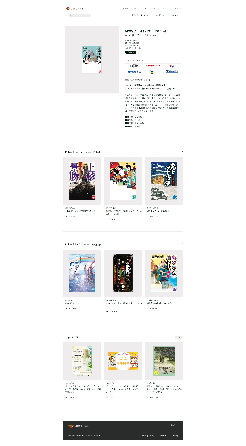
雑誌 (135, 8)
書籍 (144, 8)
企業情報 (125, 8)
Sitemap (175, 436)
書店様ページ (176, 15)
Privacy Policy (148, 436)
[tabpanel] (82, 187)
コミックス (165, 8)
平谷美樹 (130, 35)
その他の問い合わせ (160, 15)
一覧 (178, 337)
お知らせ (178, 8)
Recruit (163, 436)
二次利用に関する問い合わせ (139, 15)
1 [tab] (182, 151)
